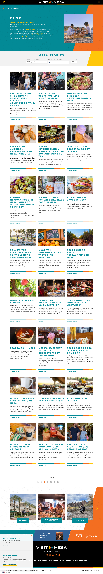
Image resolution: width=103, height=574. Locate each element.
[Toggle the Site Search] (4, 2)
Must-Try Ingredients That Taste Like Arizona (50, 254)
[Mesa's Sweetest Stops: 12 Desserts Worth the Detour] (51, 335)
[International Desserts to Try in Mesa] (80, 134)
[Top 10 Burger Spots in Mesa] (80, 185)
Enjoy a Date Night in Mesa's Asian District (78, 447)
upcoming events (30, 29)
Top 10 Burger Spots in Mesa (77, 198)
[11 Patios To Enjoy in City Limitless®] (51, 386)
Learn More (15, 119)
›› (65, 482)
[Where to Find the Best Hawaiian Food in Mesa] (80, 81)
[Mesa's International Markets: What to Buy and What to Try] (51, 134)
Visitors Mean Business (48, 560)
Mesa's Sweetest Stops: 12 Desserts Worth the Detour (50, 352)
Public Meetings (80, 560)
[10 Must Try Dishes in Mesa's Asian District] (51, 288)
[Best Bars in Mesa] (23, 335)
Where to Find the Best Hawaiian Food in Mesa (79, 97)
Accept (14, 564)
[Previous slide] (6, 508)
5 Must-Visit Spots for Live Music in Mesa (48, 96)
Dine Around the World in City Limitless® (78, 303)
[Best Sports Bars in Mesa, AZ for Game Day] (80, 335)
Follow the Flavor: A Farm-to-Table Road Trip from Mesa (21, 254)
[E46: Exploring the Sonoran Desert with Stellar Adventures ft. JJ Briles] (23, 81)
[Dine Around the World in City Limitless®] (80, 288)
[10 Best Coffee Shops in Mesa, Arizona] (23, 432)
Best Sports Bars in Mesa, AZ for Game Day (79, 350)
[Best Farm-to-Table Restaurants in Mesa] (80, 237)
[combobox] (7, 572)
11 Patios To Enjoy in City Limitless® (51, 399)
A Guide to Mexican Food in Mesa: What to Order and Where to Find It (22, 202)
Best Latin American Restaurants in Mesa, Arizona (21, 150)
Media (68, 560)
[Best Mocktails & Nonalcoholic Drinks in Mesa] (51, 432)
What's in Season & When (22, 301)
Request (43, 537)
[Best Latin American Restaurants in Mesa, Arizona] (23, 134)
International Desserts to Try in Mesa (78, 149)
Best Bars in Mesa (22, 348)
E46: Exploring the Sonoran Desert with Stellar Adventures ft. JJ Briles (23, 99)
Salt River (39, 33)
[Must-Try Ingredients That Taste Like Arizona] (51, 237)
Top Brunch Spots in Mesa (80, 399)
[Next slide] (97, 508)
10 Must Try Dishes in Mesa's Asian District (49, 303)
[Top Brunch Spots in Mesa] (80, 386)
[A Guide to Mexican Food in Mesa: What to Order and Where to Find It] (23, 185)
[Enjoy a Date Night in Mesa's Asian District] (80, 432)
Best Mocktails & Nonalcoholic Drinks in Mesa (50, 447)
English (8, 572)
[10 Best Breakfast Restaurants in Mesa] (23, 386)
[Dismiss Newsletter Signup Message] (31, 535)
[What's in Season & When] (23, 288)
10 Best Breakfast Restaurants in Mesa (23, 401)
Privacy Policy (96, 570)
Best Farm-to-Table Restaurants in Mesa (78, 254)
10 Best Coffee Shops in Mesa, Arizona (20, 447)
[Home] (51, 2)
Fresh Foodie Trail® (36, 35)
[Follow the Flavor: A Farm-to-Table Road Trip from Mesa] (23, 237)
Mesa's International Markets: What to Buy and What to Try (51, 152)
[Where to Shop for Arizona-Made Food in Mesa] (51, 185)
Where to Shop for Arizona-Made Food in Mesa (51, 200)
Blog (62, 560)
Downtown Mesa (24, 37)
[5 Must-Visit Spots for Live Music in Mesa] (51, 81)
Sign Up (6, 545)
